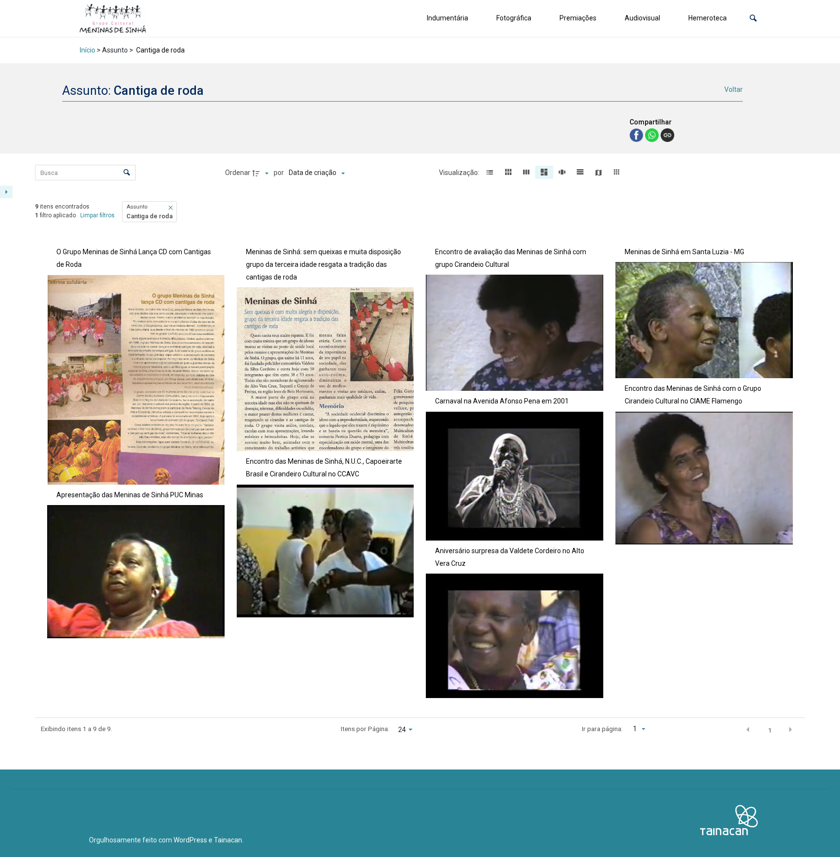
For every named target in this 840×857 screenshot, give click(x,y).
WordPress (190, 840)
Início (87, 50)
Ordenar (237, 172)
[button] (753, 18)
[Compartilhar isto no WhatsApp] (653, 134)
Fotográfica (513, 18)
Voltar (733, 89)
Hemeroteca (707, 18)
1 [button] (770, 730)
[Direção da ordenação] (261, 173)
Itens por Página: (365, 729)
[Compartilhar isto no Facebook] (637, 134)
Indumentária (447, 18)
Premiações (578, 18)
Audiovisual (642, 18)
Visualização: (460, 172)
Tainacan (228, 840)
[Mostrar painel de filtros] (6, 192)
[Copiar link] (667, 135)
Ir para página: (602, 729)
